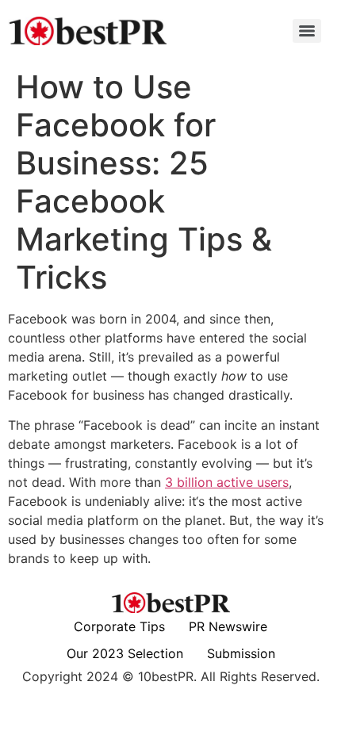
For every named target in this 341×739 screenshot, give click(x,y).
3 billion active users (227, 482)
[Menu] (307, 31)
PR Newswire (228, 626)
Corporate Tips (119, 626)
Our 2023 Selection (125, 653)
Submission (241, 653)
